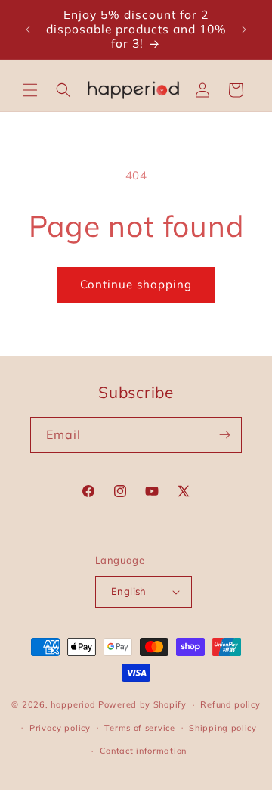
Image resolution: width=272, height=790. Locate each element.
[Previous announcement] (28, 29)
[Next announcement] (244, 29)
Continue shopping (136, 284)
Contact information (143, 750)
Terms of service (139, 728)
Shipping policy (223, 728)
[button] (30, 90)
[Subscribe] (224, 435)
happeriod (73, 704)
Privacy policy (60, 728)
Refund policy (230, 704)
